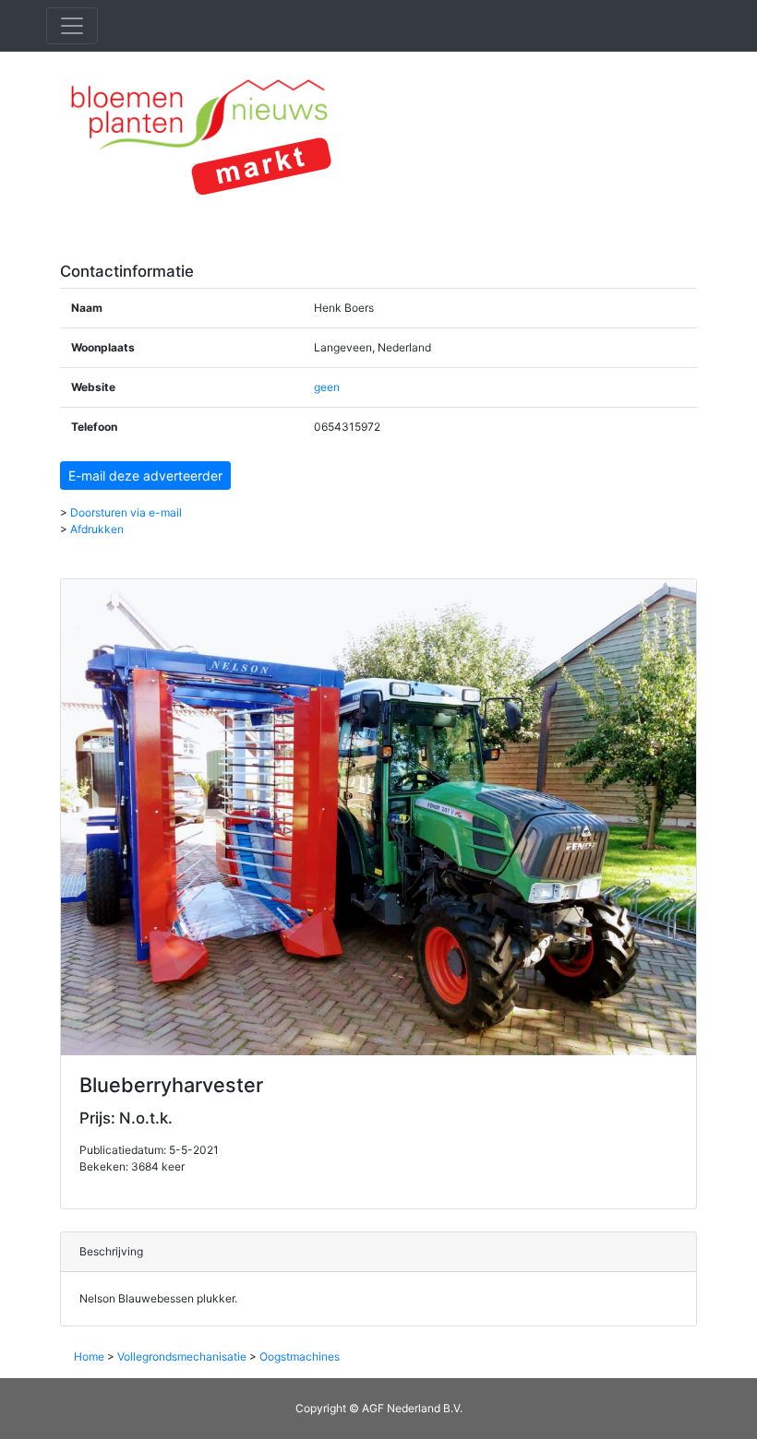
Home (89, 1356)
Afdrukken (97, 529)
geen (327, 387)
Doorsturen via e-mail (126, 512)
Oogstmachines (299, 1356)
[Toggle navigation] (72, 25)
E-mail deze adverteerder (145, 475)
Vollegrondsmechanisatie (181, 1356)
